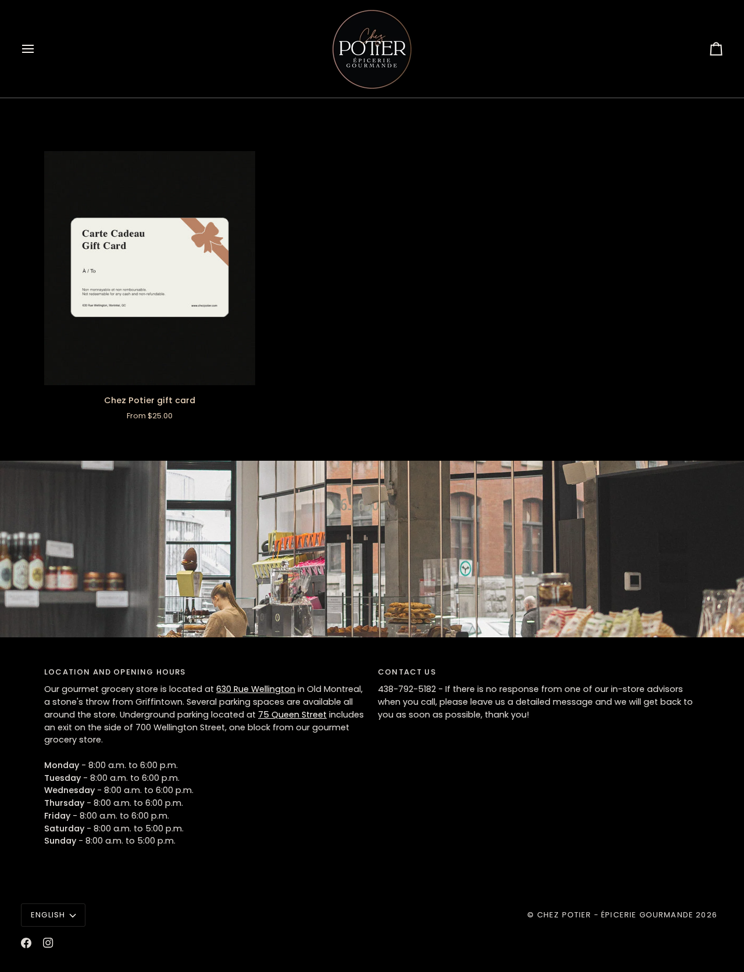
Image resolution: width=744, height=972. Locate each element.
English (48, 914)
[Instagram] (48, 943)
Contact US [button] (407, 671)
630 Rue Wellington (255, 689)
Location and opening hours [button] (114, 671)
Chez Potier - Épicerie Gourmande (615, 914)
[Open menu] (38, 49)
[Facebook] (26, 943)
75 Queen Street (292, 714)
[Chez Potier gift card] (149, 268)
